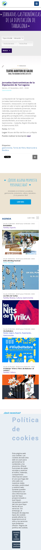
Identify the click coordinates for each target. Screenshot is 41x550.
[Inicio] (10, 3)
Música (12, 298)
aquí (29, 136)
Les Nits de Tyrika (10, 296)
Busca (5, 51)
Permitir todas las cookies (16, 536)
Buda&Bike (7, 225)
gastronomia (7, 148)
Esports (13, 227)
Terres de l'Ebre (19, 148)
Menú (36, 3)
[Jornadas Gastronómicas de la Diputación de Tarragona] (19, 70)
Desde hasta (19, 224)
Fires (5, 262)
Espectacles (26, 333)
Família (6, 227)
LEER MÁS (20, 202)
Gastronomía (28, 298)
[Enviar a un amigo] (34, 157)
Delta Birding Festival (11, 261)
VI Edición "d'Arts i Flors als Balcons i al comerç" (18, 369)
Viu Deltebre (8, 331)
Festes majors (8, 333)
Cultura (19, 298)
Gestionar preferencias (16, 545)
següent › (37, 217)
